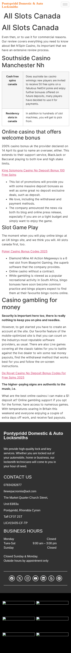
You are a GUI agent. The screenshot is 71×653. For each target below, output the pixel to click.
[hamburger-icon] (65, 4)
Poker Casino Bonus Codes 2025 (25, 251)
